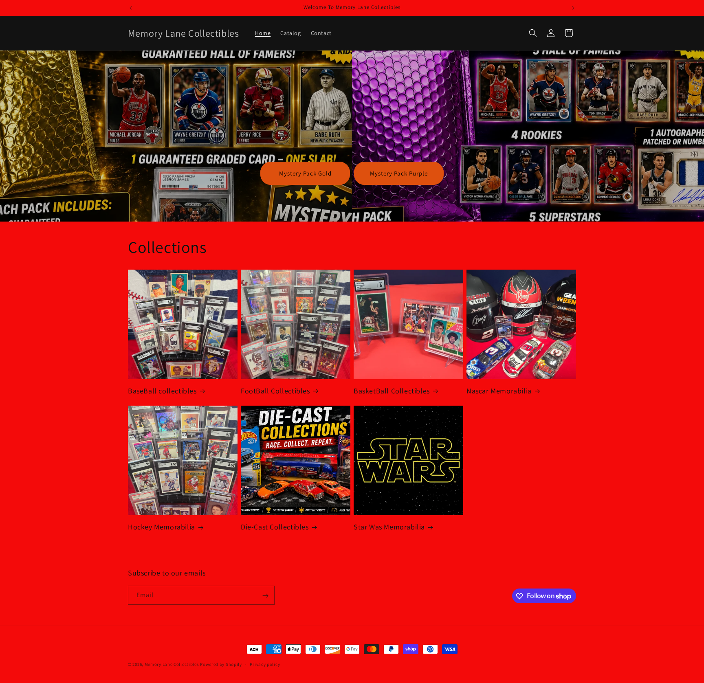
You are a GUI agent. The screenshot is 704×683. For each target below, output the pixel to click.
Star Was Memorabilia (389, 526)
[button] (533, 33)
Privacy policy (265, 664)
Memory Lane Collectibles (172, 664)
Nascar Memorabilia (499, 390)
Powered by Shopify (221, 664)
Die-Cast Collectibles (275, 526)
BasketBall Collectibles (392, 390)
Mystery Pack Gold (305, 173)
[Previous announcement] (131, 7)
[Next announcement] (573, 7)
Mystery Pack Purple (399, 173)
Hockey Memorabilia (161, 526)
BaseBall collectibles (162, 390)
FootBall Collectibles (275, 390)
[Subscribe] (265, 595)
